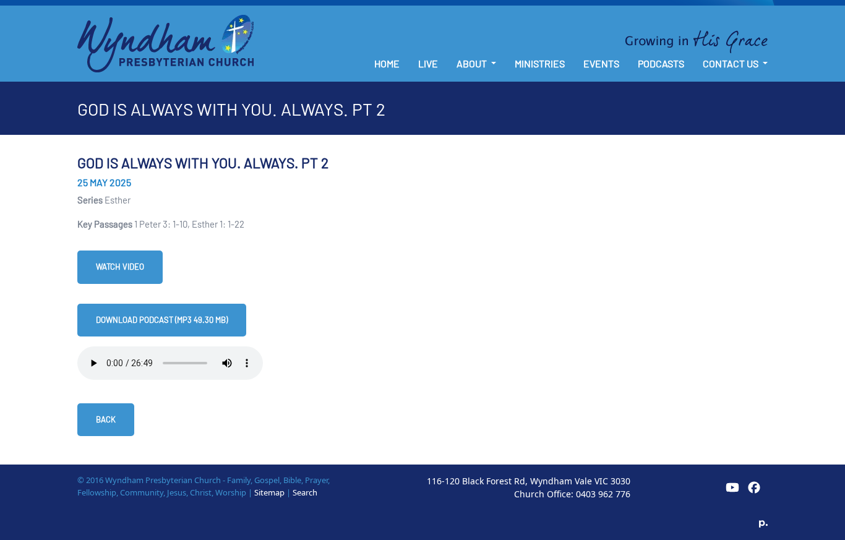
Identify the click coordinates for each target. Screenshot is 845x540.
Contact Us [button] (731, 63)
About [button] (473, 63)
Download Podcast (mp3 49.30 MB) (162, 320)
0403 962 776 (603, 494)
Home (387, 63)
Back (106, 419)
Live (428, 63)
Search (305, 492)
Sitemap (269, 492)
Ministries (540, 63)
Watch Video (120, 267)
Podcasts (661, 63)
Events (601, 63)
